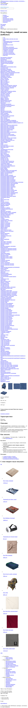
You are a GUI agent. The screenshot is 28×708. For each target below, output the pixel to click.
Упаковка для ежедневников (7, 63)
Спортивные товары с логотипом (8, 287)
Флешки (2, 374)
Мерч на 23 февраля (5, 81)
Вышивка (8, 682)
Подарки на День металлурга (7, 316)
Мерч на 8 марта (4, 83)
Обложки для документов (6, 112)
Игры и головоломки (5, 151)
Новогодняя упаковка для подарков (8, 137)
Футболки (3, 259)
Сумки (2, 333)
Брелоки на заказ (9, 663)
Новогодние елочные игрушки (7, 128)
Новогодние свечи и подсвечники (8, 135)
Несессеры (3, 335)
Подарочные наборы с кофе (7, 187)
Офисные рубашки (5, 243)
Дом (4, 37)
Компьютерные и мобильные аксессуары (10, 368)
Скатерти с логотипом (8, 51)
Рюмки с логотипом (5, 217)
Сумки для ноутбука (5, 341)
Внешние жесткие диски (6, 363)
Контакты (5, 22)
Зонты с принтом (4, 78)
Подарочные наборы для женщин (8, 179)
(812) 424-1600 (4, 4)
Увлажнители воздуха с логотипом (8, 373)
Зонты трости (4, 65)
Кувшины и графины (5, 207)
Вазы (4, 40)
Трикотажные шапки (5, 253)
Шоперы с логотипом (5, 348)
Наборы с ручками (5, 282)
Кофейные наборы (5, 205)
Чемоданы (3, 346)
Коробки (8, 673)
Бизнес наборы (4, 168)
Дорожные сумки (4, 334)
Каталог (5, 15)
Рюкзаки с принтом (5, 88)
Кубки (2, 143)
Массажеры (3, 289)
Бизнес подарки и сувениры (12, 665)
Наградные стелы (4, 147)
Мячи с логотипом (5, 154)
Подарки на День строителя (7, 320)
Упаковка (3, 349)
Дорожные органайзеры (6, 104)
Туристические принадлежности (8, 165)
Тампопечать (9, 680)
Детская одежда (4, 234)
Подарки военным (5, 301)
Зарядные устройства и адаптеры (8, 367)
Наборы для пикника (5, 155)
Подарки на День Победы (6, 317)
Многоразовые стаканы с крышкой (8, 212)
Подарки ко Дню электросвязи (7, 305)
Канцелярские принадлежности (8, 105)
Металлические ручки (5, 281)
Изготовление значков (8, 18)
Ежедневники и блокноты (6, 57)
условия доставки (7, 456)
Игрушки (5, 43)
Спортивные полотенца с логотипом (9, 292)
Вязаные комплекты (5, 233)
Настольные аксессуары (6, 111)
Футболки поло (4, 261)
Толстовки (3, 252)
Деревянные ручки (5, 278)
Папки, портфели (4, 113)
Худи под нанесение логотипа (7, 263)
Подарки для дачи (4, 158)
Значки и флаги (4, 142)
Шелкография (9, 686)
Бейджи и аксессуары (5, 101)
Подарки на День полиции (6, 318)
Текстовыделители (5, 284)
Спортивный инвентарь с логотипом (9, 295)
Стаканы (2, 218)
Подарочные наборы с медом (7, 189)
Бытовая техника (4, 361)
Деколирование (9, 678)
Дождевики (3, 236)
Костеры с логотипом (5, 204)
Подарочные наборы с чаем (7, 194)
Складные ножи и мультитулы (7, 161)
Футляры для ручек (5, 285)
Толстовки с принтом (5, 93)
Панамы (2, 245)
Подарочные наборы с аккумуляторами (9, 183)
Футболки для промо (5, 260)
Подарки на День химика (6, 323)
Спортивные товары (5, 163)
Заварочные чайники (5, 203)
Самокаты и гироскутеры (6, 290)
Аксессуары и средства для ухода (10, 38)
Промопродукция (4, 273)
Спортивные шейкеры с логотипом (8, 294)
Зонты (2, 64)
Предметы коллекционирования (10, 48)
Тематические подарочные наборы (8, 91)
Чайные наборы (4, 227)
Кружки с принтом (5, 79)
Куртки (2, 240)
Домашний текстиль (7, 42)
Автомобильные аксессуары (7, 149)
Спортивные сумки (5, 339)
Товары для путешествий (6, 164)
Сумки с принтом (4, 90)
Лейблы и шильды (5, 376)
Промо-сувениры (4, 268)
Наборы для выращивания (6, 172)
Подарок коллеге (4, 330)
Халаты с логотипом (5, 262)
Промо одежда (4, 228)
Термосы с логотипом (5, 222)
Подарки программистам (6, 327)
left (1, 464)
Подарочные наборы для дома (7, 178)
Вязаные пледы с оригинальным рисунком (10, 72)
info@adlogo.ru (5, 7)
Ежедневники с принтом (6, 77)
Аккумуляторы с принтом (6, 70)
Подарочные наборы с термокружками (9, 192)
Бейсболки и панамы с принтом (8, 71)
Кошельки (3, 107)
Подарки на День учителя (6, 322)
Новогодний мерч (5, 84)
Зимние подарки (4, 123)
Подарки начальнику (5, 326)
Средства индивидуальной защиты (8, 276)
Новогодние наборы (5, 130)
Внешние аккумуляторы (6, 362)
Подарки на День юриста (6, 324)
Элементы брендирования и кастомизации (10, 267)
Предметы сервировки (6, 214)
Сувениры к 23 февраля (6, 331)
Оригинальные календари (6, 139)
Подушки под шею (5, 160)
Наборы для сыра (4, 173)
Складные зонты (4, 67)
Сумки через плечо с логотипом (8, 345)
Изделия (5, 17)
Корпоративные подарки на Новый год (9, 121)
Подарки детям (4, 302)
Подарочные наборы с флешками (8, 193)
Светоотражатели (4, 275)
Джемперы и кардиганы (6, 235)
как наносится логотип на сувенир (11, 458)
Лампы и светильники (5, 369)
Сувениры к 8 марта (5, 332)
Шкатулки (5, 55)
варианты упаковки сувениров (10, 457)
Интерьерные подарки (8, 44)
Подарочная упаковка (5, 352)
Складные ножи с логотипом (7, 162)
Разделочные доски (5, 215)
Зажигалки (3, 271)
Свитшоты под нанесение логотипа (8, 248)
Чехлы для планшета (5, 347)
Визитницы (3, 102)
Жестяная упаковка (5, 351)
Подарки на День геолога (6, 311)
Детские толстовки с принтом (7, 73)
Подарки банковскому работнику (8, 299)
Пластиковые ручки (5, 283)
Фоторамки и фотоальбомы (9, 54)
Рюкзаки (2, 338)
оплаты (13, 456)
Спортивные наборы (5, 197)
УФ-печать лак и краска (11, 679)
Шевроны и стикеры (5, 381)
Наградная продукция (5, 141)
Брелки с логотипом (5, 270)
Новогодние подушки (5, 133)
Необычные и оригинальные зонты (8, 66)
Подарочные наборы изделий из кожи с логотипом (12, 182)
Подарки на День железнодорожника (9, 312)
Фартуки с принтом (5, 94)
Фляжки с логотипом (5, 224)
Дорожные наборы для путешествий (9, 170)
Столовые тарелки (5, 219)
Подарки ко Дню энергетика (7, 306)
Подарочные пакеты (5, 354)
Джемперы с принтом (5, 76)
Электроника (3, 360)
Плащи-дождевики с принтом (7, 87)
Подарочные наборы (5, 166)
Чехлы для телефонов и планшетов (8, 120)
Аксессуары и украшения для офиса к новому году (12, 122)
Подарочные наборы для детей (7, 177)
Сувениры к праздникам (6, 297)
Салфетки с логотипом (8, 50)
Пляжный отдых (4, 157)
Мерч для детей (4, 80)
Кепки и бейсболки (5, 239)
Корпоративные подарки (6, 100)
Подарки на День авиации (6, 310)
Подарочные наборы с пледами (7, 191)
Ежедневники (4, 59)
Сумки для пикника (5, 342)
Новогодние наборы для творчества (8, 132)
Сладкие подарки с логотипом (7, 115)
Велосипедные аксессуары (6, 288)
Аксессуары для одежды (6, 229)
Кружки (2, 206)
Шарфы (2, 266)
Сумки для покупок (5, 344)
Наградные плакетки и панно (7, 146)
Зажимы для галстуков (11, 672)
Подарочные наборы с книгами (8, 185)
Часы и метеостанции (5, 116)
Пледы (4, 45)
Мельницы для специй (6, 211)
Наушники (3, 370)
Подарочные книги (5, 114)
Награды (2, 108)
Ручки (2, 277)
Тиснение (8, 683)
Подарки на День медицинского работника (10, 315)
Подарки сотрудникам (11, 664)
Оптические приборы (5, 156)
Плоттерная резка (10, 685)
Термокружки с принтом (6, 92)
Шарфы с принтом (5, 99)
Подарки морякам (4, 308)
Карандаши (3, 280)
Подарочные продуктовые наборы (8, 196)
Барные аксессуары (5, 199)
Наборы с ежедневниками (6, 60)
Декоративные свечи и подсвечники (11, 41)
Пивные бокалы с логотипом (7, 213)
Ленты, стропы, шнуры (6, 377)
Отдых (2, 148)
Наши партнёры (9, 658)
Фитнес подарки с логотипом (7, 296)
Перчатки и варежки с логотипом (8, 246)
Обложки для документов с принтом (9, 85)
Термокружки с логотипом (6, 220)
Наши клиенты (9, 657)
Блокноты (8, 670)
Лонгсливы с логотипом (6, 241)
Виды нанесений (7, 20)
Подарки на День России (6, 319)
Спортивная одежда (5, 250)
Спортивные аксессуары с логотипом (9, 291)
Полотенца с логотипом (8, 47)
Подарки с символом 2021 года (7, 140)
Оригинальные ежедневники (7, 62)
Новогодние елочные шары (7, 129)
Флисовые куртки (4, 255)
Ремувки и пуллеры (5, 379)
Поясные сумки (4, 337)
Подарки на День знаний (6, 313)
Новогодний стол (4, 136)
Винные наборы (4, 169)
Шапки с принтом (5, 98)
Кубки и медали (4, 144)
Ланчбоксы (3, 210)
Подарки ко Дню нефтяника (7, 303)
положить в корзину (5, 413)
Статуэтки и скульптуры (8, 52)
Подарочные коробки (5, 353)
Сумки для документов (6, 340)
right (1, 653)
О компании (6, 16)
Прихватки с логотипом (8, 49)
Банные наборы (4, 150)
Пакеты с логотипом (10, 666)
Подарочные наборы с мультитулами (9, 190)
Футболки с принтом (5, 95)
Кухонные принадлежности (7, 208)
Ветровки (3, 232)
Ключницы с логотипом (6, 106)
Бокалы (2, 200)
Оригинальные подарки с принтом (8, 86)
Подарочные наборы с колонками (8, 186)
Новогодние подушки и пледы (7, 134)
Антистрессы (3, 269)
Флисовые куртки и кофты (6, 256)
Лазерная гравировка (10, 684)
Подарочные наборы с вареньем (8, 184)
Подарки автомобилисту (6, 298)
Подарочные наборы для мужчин (8, 180)
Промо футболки (4, 247)
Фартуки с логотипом (5, 254)
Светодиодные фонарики (6, 274)
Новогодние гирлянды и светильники (9, 125)
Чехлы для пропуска (5, 119)
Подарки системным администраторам (9, 328)
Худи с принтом (4, 97)
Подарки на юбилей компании (7, 325)
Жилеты (2, 238)
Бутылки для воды (5, 201)
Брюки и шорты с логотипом (7, 231)
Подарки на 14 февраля (6, 309)
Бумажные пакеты (10, 675)
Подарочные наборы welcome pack (8, 176)
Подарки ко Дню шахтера (6, 304)
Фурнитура (3, 380)
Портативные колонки (6, 372)
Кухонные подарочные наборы (7, 171)
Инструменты (4, 153)
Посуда (2, 198)
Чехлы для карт (4, 118)
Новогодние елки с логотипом (7, 126)
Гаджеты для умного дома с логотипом (9, 365)
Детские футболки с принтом (7, 74)
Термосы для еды (4, 221)
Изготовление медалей (8, 19)
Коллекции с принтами (6, 69)
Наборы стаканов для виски (7, 175)
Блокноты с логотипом (6, 58)
